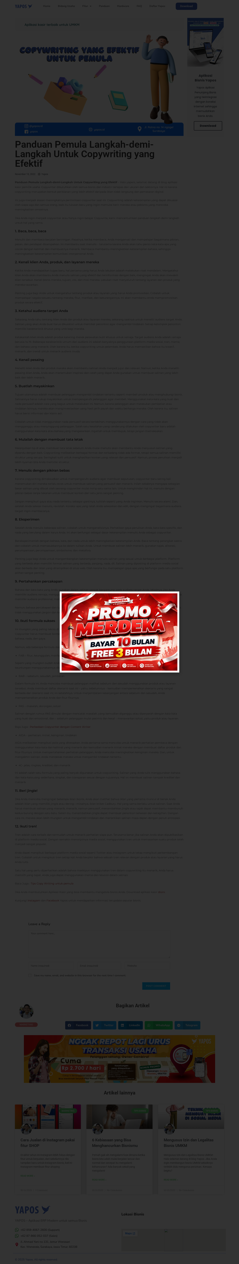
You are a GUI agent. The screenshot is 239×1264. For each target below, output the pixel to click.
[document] (119, 632)
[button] (174, 596)
